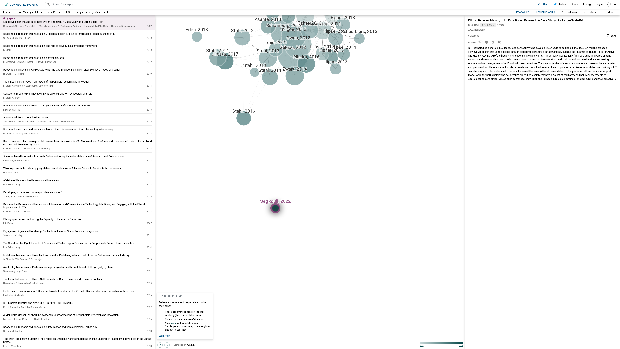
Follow (563, 4)
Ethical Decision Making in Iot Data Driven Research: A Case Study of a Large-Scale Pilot (527, 20)
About (574, 4)
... (614, 28)
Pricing (587, 4)
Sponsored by (180, 345)
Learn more (164, 335)
